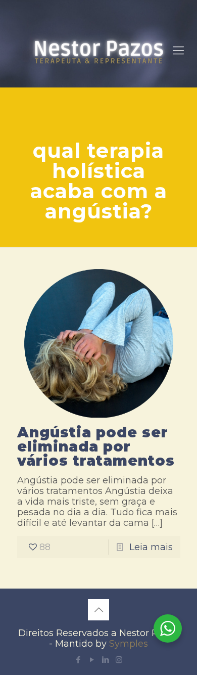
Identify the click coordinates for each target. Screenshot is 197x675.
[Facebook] (78, 659)
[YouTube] (91, 659)
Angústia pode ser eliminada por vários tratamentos (96, 446)
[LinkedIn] (105, 659)
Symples (128, 643)
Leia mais (151, 547)
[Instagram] (119, 659)
